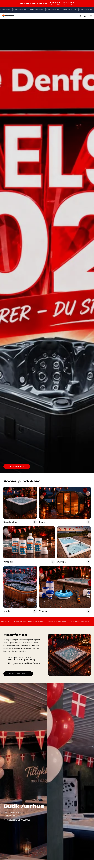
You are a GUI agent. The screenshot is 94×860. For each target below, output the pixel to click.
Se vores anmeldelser (18, 674)
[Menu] (91, 16)
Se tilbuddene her (16, 466)
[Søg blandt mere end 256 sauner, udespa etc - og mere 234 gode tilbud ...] (79, 15)
